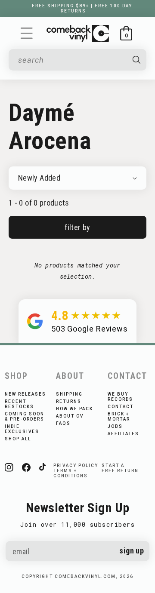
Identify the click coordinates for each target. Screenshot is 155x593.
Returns (68, 401)
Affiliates (123, 433)
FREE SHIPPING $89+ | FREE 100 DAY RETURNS (82, 8)
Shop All (18, 438)
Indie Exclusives (22, 429)
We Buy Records (120, 397)
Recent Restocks (19, 404)
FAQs (63, 423)
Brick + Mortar (119, 416)
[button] (26, 33)
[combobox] (71, 60)
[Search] (136, 60)
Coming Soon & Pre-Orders (24, 416)
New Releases (25, 394)
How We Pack (74, 408)
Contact (120, 406)
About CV (70, 416)
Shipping (69, 394)
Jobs (115, 426)
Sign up (131, 550)
